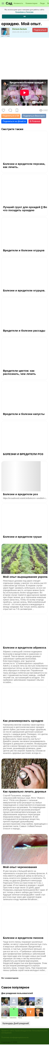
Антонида (5, 1007)
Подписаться (40, 30)
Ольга (37, 1018)
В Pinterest (35, 121)
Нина (20, 1018)
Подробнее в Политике (24, 12)
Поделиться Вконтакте (34, 116)
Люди (42, 3)
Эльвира (21, 1007)
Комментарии (31, 3)
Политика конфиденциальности (14, 1037)
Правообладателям (23, 1031)
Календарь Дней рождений (16, 1023)
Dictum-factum (19, 29)
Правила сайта (7, 1031)
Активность (18, 3)
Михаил (4, 1018)
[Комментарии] (10, 110)
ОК (25, 16)
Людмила (38, 1007)
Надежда (13, 1007)
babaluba (13, 1018)
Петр (28, 1007)
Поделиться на (14, 121)
